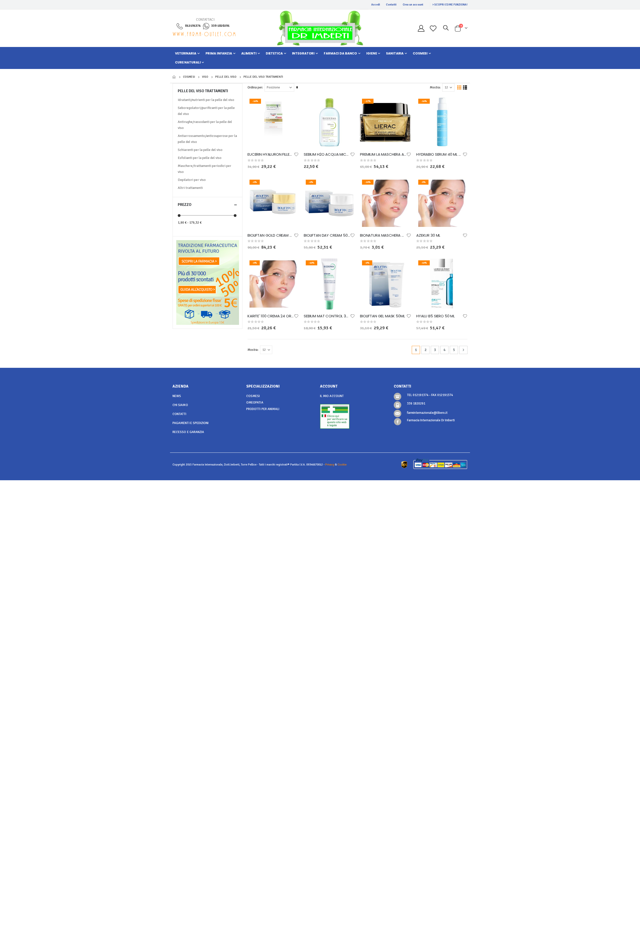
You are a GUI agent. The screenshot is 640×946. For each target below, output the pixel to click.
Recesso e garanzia (188, 432)
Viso (205, 76)
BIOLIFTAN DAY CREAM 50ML (327, 235)
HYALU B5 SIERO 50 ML (435, 316)
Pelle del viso (225, 76)
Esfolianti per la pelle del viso (200, 158)
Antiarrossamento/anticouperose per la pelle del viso (207, 139)
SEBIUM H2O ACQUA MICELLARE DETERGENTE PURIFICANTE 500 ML (327, 154)
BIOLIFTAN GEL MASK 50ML (382, 316)
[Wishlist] (433, 28)
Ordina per (255, 87)
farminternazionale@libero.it (427, 413)
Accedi (375, 4)
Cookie (342, 464)
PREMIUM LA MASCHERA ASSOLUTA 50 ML (383, 154)
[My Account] (421, 28)
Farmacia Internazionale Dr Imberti (431, 420)
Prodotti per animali (262, 409)
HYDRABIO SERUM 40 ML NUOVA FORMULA (439, 154)
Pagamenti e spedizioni (190, 423)
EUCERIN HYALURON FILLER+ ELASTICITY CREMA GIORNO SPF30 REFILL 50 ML (271, 154)
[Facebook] (397, 421)
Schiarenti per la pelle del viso (200, 150)
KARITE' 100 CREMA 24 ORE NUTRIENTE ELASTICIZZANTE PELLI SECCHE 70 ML (271, 316)
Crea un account (413, 4)
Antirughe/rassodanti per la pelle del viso (205, 125)
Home (174, 77)
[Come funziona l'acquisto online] (207, 282)
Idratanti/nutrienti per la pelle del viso (206, 100)
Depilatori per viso (192, 180)
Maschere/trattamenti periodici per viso (204, 169)
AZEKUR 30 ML (428, 235)
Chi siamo (180, 405)
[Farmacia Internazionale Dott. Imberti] (320, 28)
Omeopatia (254, 403)
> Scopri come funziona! (450, 4)
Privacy (329, 464)
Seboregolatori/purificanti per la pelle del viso (206, 111)
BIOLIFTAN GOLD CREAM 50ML (271, 235)
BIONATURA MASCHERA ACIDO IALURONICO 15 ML (383, 235)
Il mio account (332, 396)
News (176, 396)
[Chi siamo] (207, 254)
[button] (296, 154)
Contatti (391, 4)
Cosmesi (189, 76)
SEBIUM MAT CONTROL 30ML (327, 316)
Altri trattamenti (190, 188)
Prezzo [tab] (185, 204)
